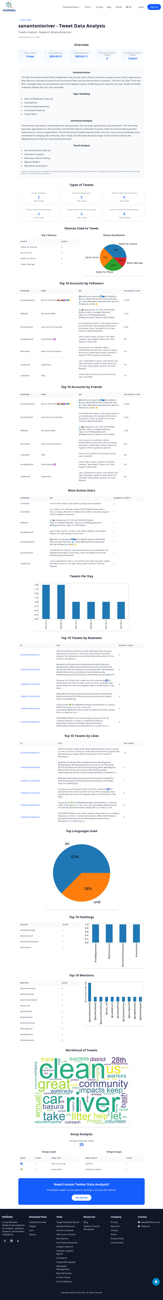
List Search (61, 1258)
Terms (114, 1234)
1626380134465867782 (30, 708)
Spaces (32, 1234)
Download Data (70, 7)
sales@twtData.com (150, 1222)
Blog (109, 7)
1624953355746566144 (30, 722)
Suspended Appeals (65, 1262)
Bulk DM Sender (64, 1273)
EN (130, 7)
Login (141, 7)
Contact (114, 1230)
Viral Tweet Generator (67, 1242)
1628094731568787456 (30, 684)
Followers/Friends (37, 1222)
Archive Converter (65, 1230)
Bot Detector (62, 1238)
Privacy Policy (117, 1238)
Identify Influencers (65, 1226)
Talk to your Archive (65, 1234)
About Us (115, 1226)
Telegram (145, 1226)
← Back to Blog (24, 20)
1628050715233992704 (30, 696)
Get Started (81, 1197)
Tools (87, 7)
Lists (31, 1230)
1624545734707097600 (30, 669)
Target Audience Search (67, 1222)
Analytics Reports (64, 1246)
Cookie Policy (117, 1242)
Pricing (99, 7)
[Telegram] (156, 1282)
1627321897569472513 (30, 655)
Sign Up (154, 7)
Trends (118, 7)
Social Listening (63, 1281)
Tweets (32, 1226)
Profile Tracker (63, 1277)
